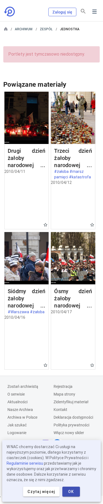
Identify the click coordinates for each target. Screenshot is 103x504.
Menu (94, 11)
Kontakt (60, 409)
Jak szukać (17, 425)
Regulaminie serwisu (25, 463)
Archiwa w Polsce (22, 417)
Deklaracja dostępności (73, 417)
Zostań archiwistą (22, 386)
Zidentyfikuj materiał (71, 402)
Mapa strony (64, 394)
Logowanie (16, 433)
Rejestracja (63, 386)
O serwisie (16, 394)
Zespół (46, 29)
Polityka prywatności (71, 425)
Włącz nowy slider (69, 433)
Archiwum (23, 29)
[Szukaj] (83, 11)
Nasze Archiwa (20, 409)
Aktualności (17, 402)
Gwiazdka (45, 224)
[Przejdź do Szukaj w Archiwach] (9, 11)
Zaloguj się (62, 12)
